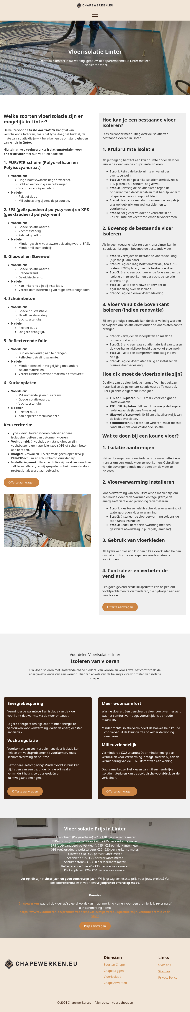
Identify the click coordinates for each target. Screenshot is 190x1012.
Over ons (164, 965)
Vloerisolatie (112, 977)
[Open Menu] (95, 15)
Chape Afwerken (115, 983)
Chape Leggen (114, 971)
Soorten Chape (114, 965)
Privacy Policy (167, 978)
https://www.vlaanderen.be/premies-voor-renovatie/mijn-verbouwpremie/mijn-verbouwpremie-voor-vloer (95, 914)
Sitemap (164, 971)
